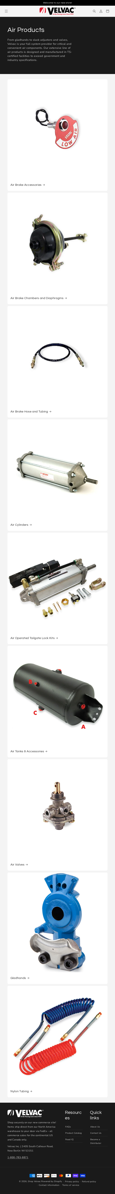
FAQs (68, 1126)
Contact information (49, 1185)
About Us (95, 1126)
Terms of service (70, 1185)
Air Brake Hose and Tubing (29, 411)
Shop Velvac (34, 1181)
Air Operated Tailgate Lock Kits (32, 638)
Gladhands (18, 978)
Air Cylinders (19, 524)
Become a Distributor (95, 1141)
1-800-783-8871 (17, 1157)
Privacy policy (72, 1181)
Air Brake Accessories (26, 184)
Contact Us (96, 1133)
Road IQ (69, 1139)
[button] (6, 11)
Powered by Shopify (51, 1181)
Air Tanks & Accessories (27, 751)
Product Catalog (73, 1133)
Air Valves (17, 864)
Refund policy (89, 1181)
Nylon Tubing (19, 1091)
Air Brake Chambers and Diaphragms (37, 298)
